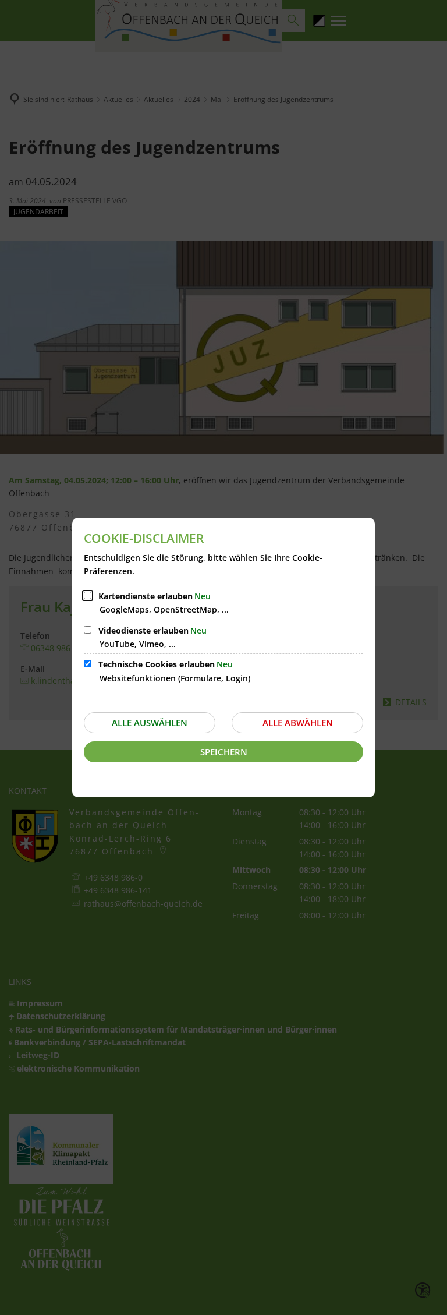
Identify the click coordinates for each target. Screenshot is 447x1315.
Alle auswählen (149, 723)
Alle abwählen (297, 723)
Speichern (223, 752)
